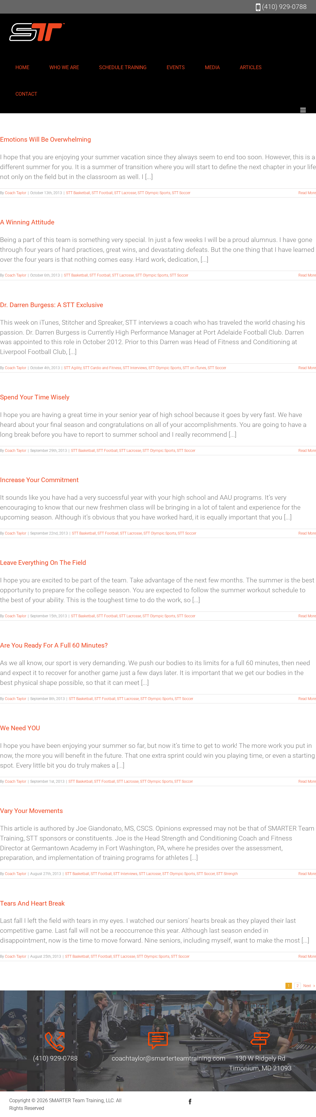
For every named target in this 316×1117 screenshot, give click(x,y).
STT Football (102, 193)
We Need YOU (20, 728)
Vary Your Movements (31, 811)
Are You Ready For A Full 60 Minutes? (54, 645)
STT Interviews (135, 368)
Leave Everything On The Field (43, 562)
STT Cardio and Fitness (102, 368)
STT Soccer (181, 193)
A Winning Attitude (27, 222)
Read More (307, 193)
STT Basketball (78, 193)
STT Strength (227, 874)
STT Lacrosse (125, 193)
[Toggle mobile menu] (303, 110)
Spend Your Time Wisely (34, 397)
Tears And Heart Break (32, 903)
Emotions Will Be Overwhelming (45, 139)
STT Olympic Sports (154, 193)
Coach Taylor (15, 193)
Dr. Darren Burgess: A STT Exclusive (51, 305)
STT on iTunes (194, 368)
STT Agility (72, 368)
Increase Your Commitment (39, 480)
